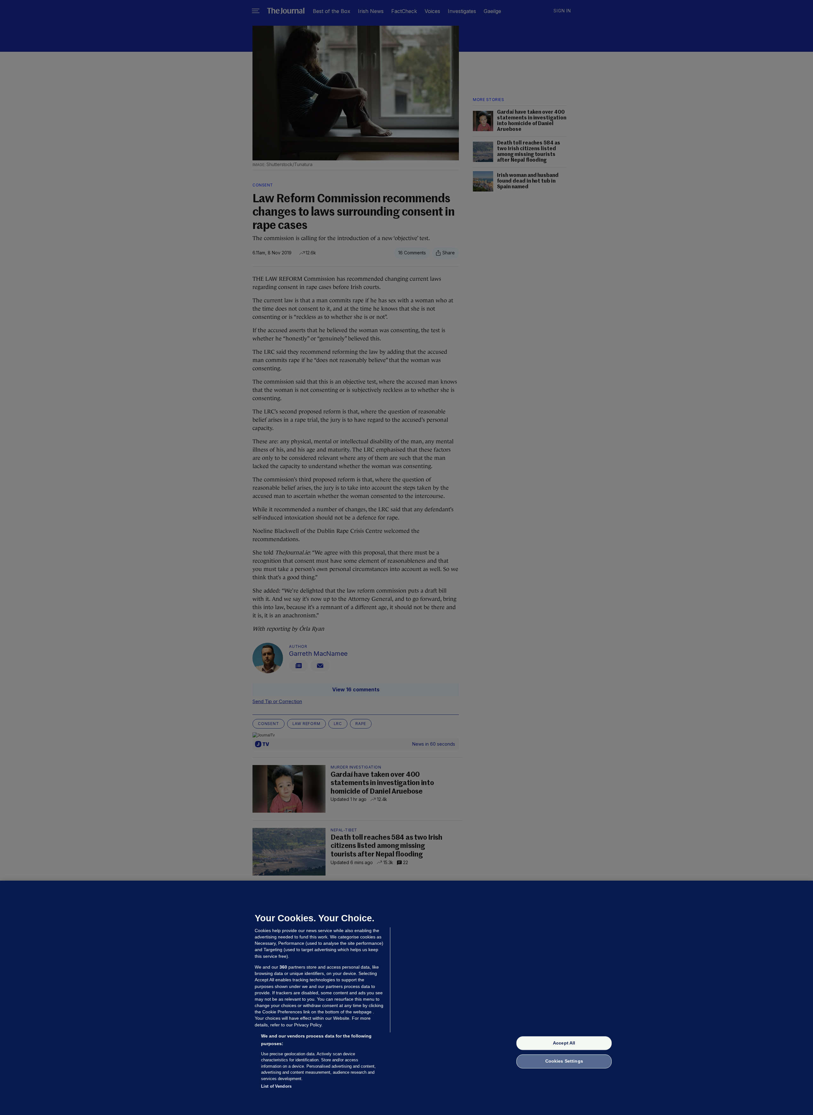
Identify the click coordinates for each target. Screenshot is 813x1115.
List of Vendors (276, 1086)
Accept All (564, 1042)
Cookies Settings (564, 1061)
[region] (406, 998)
